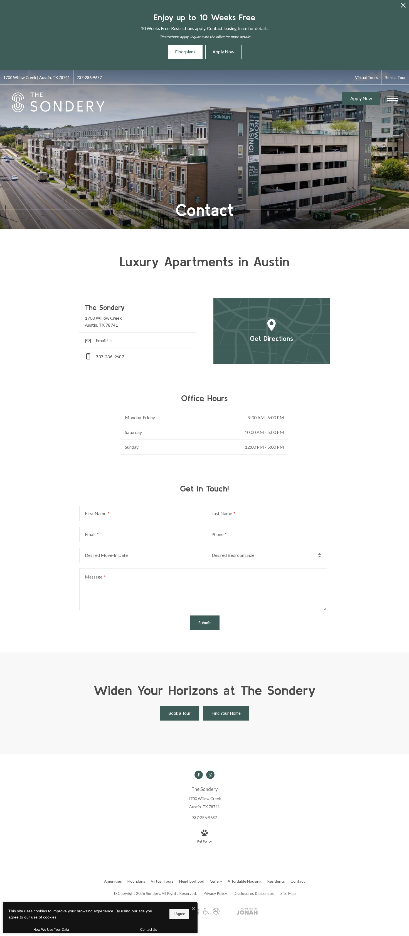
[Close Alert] (403, 7)
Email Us (103, 340)
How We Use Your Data (51, 930)
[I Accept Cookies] (193, 909)
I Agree (179, 914)
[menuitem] (113, 881)
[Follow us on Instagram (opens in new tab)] (210, 775)
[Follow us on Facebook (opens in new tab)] (198, 775)
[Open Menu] (392, 98)
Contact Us (148, 930)
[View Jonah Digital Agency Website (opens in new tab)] (247, 912)
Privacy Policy (215, 893)
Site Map (288, 893)
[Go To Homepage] (58, 102)
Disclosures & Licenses (254, 893)
